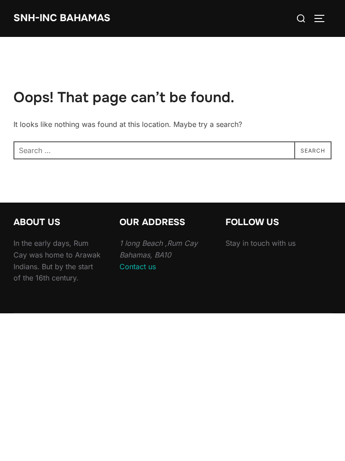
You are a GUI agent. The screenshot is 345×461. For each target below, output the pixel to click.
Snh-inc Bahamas (62, 18)
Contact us (137, 266)
